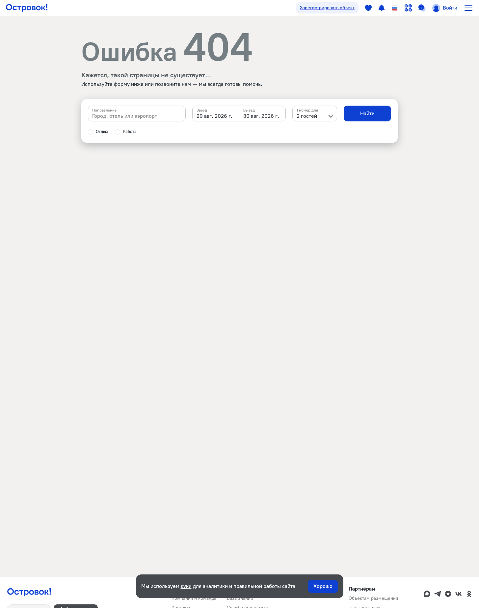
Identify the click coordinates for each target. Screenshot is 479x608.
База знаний (240, 598)
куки (186, 586)
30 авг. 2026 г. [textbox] (261, 116)
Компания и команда (194, 598)
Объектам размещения (373, 598)
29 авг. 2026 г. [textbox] (214, 116)
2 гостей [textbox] (307, 116)
